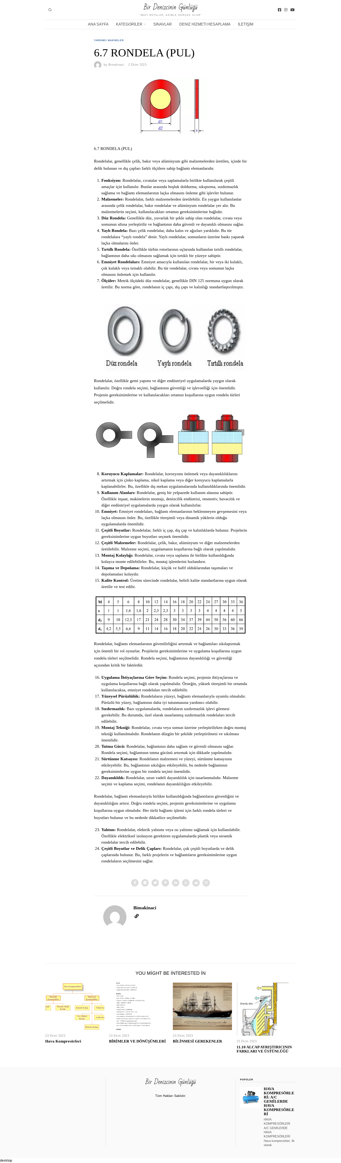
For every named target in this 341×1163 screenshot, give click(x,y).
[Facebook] (279, 10)
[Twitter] (155, 883)
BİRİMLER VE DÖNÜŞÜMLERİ (137, 1041)
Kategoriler (129, 24)
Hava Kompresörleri (63, 1041)
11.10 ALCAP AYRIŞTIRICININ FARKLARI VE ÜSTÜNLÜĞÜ (264, 1049)
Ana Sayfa (98, 24)
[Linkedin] (175, 883)
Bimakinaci (116, 64)
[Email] (206, 883)
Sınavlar (162, 24)
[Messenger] (145, 883)
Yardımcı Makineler (109, 40)
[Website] (136, 916)
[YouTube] (292, 10)
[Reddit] (196, 883)
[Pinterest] (165, 883)
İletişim (245, 24)
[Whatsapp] (186, 883)
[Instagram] (286, 10)
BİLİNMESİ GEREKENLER (197, 1041)
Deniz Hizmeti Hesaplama (205, 24)
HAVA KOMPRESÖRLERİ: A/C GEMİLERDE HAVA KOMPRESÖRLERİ (279, 1101)
